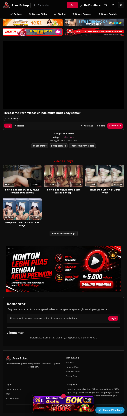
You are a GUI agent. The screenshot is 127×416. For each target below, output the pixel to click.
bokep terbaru (58, 145)
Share (102, 126)
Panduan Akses (73, 371)
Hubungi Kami (72, 367)
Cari (72, 5)
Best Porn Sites (12, 398)
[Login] (121, 5)
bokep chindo (40, 145)
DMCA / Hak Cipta (14, 389)
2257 (8, 394)
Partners (70, 362)
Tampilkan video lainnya (63, 233)
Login (113, 318)
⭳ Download (115, 125)
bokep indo (68, 137)
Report (20, 126)
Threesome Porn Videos (82, 145)
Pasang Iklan (71, 376)
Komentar (88, 126)
